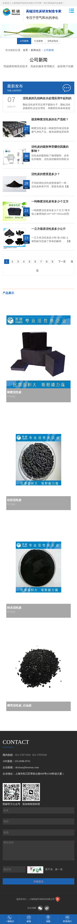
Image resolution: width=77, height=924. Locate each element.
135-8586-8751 (22, 761)
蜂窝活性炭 (14, 392)
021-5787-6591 (23, 755)
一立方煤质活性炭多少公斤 (48, 228)
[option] (24, 41)
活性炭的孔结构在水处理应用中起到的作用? (47, 99)
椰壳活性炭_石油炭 (19, 705)
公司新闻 (24, 41)
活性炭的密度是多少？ (45, 174)
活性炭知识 (52, 41)
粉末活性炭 (14, 607)
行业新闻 (38, 41)
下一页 (62, 261)
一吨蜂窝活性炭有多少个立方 (50, 201)
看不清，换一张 (54, 869)
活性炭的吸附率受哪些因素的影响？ (50, 148)
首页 (25, 50)
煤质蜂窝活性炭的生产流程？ (50, 119)
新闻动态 (36, 50)
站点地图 (32, 908)
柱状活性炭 (14, 500)
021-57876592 (39, 755)
